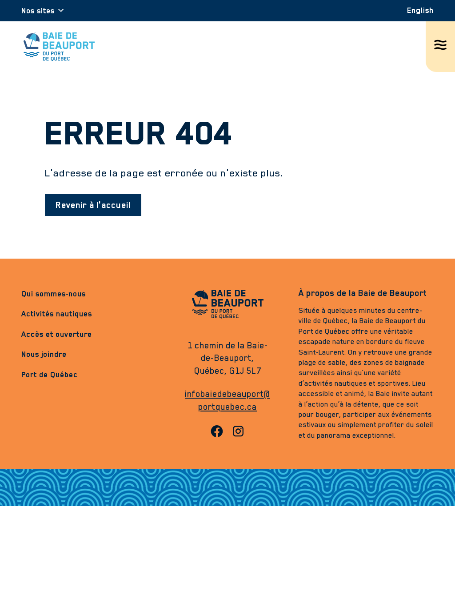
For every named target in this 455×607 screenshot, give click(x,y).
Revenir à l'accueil (93, 205)
